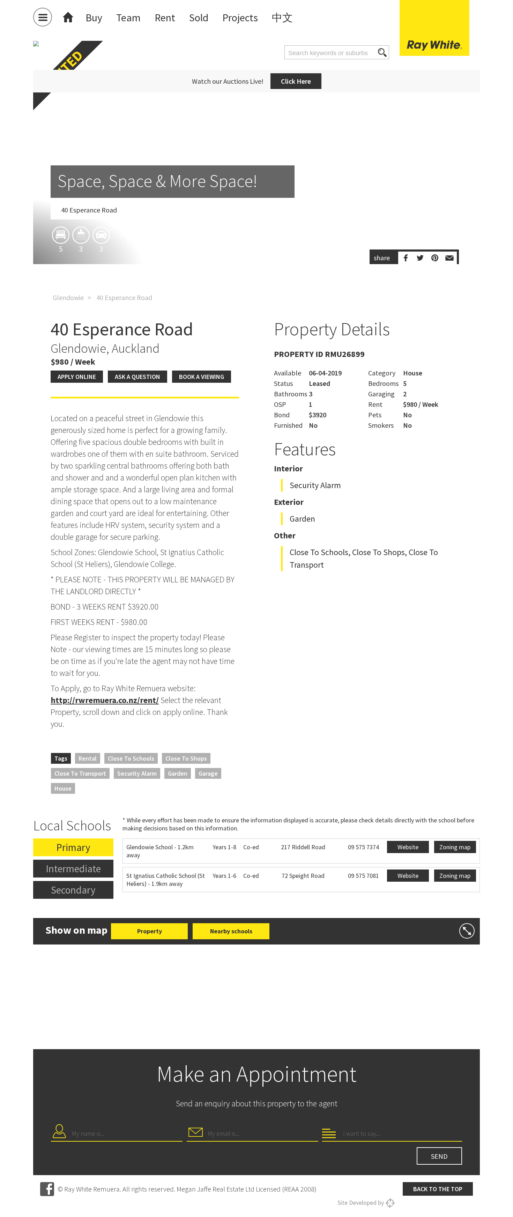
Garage (208, 773)
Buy (94, 17)
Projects (240, 17)
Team (128, 17)
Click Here (296, 81)
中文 (282, 17)
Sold (198, 17)
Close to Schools (131, 758)
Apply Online (77, 377)
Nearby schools (231, 931)
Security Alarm (137, 773)
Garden (177, 773)
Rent (165, 17)
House (63, 788)
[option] (256, 193)
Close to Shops (186, 758)
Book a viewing (201, 377)
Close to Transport (80, 773)
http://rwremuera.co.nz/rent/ (105, 700)
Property (149, 931)
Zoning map (454, 847)
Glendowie (68, 297)
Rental (88, 758)
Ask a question (137, 377)
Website (407, 847)
